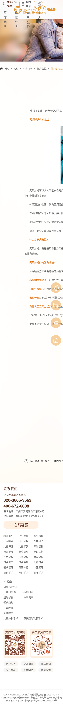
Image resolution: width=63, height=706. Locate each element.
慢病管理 (8, 567)
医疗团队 (5, 19)
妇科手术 (8, 572)
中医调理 (38, 567)
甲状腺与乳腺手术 (33, 618)
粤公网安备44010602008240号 (42, 700)
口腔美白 (8, 562)
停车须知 (46, 663)
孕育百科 (28, 68)
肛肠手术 (38, 572)
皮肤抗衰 (23, 551)
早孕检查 (23, 535)
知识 (16, 68)
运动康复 (38, 557)
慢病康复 (8, 602)
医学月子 (38, 541)
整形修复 (8, 597)
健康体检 (23, 567)
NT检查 (8, 581)
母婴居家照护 (11, 586)
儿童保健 (8, 546)
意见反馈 (46, 670)
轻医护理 (8, 551)
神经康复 (23, 557)
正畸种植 (8, 607)
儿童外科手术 (11, 618)
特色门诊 (28, 592)
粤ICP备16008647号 (23, 698)
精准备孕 (8, 535)
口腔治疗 (23, 562)
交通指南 (28, 663)
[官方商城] (56, 322)
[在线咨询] (56, 287)
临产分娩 (42, 68)
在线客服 (21, 525)
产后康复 (8, 557)
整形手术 (23, 572)
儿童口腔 (38, 562)
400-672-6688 (16, 506)
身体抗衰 (8, 613)
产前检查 (8, 541)
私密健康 (28, 597)
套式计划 (16, 19)
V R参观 (10, 670)
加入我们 (39, 19)
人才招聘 (28, 670)
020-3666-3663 (17, 500)
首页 (7, 68)
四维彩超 (38, 535)
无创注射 (38, 551)
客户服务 (28, 19)
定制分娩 (23, 541)
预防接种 (38, 546)
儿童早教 (23, 546)
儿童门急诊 (10, 592)
